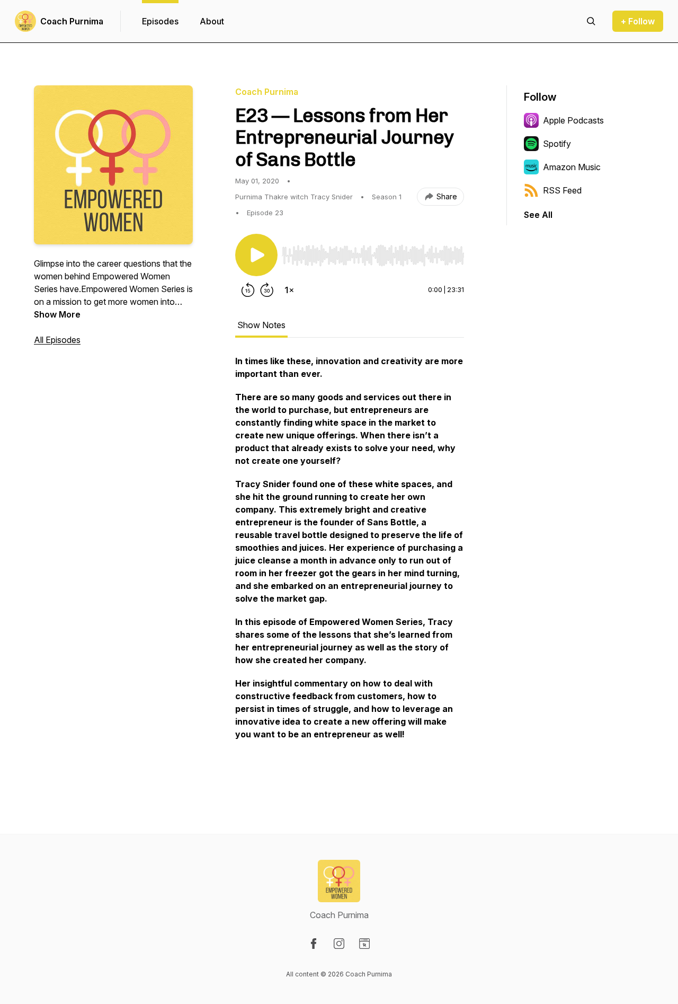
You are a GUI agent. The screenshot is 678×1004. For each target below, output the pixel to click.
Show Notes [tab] (261, 325)
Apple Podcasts (573, 120)
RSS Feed (562, 190)
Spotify (557, 143)
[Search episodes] (591, 21)
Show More (57, 314)
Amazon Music (572, 167)
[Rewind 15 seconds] (247, 290)
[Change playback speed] (289, 290)
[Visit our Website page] (364, 943)
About (212, 21)
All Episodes (57, 339)
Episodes (160, 21)
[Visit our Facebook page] (313, 943)
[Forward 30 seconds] (267, 290)
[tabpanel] (349, 564)
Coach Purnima (71, 21)
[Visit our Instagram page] (339, 943)
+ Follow (638, 21)
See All (538, 214)
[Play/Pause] (256, 255)
